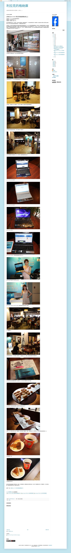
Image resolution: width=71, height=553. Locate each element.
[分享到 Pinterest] (22, 498)
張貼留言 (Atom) (10, 531)
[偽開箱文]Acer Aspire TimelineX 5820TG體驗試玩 (58, 49)
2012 (54, 34)
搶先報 (54, 64)
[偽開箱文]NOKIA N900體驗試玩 (58, 46)
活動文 (54, 62)
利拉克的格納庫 (17, 6)
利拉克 (54, 70)
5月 (54, 45)
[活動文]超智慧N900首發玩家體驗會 (59, 47)
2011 (54, 35)
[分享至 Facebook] (21, 498)
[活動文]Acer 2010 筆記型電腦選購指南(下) (16, 488)
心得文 (54, 61)
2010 (54, 36)
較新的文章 (8, 529)
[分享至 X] (20, 498)
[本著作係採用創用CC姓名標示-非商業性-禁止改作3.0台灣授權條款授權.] (8, 541)
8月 (54, 41)
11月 (54, 37)
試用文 (54, 66)
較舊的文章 (47, 529)
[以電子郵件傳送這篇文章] (18, 498)
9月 (54, 40)
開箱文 (54, 63)
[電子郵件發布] (16, 498)
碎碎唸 (54, 65)
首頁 (27, 529)
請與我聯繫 (50, 545)
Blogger (38, 546)
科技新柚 (54, 77)
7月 (54, 42)
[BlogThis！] (19, 498)
